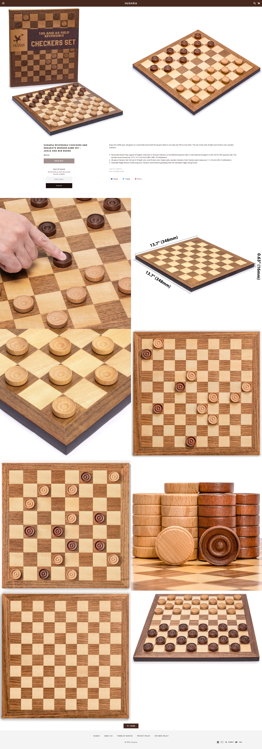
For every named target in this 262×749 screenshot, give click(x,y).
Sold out (59, 161)
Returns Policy (162, 736)
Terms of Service (125, 736)
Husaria (131, 3)
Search (96, 736)
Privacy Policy (143, 736)
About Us (108, 736)
